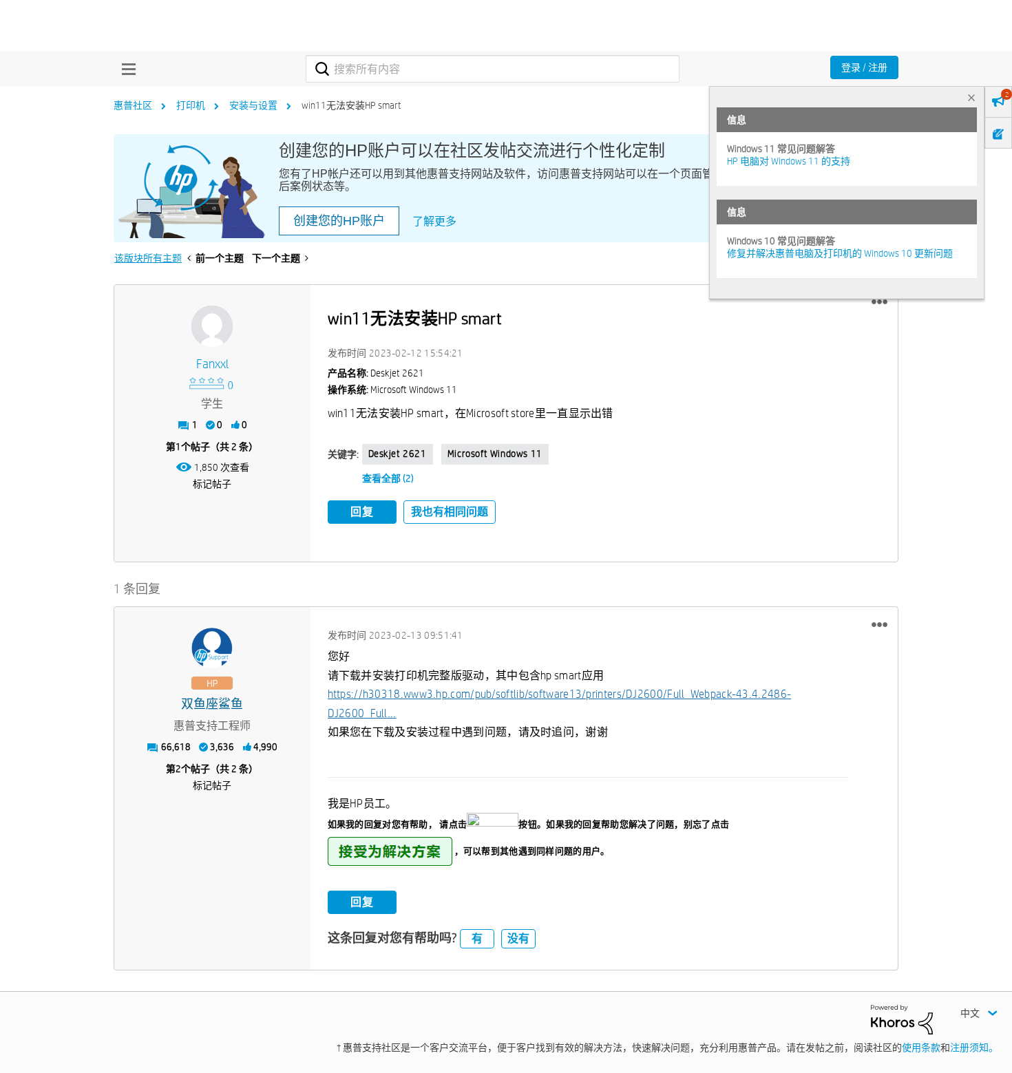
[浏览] (125, 69)
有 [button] (477, 938)
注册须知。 (974, 1047)
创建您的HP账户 (339, 221)
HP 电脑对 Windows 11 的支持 (788, 161)
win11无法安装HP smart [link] (351, 105)
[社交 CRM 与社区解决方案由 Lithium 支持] (902, 1018)
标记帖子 (212, 484)
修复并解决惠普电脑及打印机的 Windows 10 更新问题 (840, 253)
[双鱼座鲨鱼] (212, 648)
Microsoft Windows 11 (494, 453)
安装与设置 (253, 105)
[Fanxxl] (212, 326)
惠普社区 (133, 105)
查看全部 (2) (388, 478)
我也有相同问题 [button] (449, 511)
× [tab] (971, 97)
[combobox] (492, 69)
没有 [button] (518, 938)
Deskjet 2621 (397, 453)
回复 (362, 511)
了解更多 (434, 221)
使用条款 (921, 1047)
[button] (879, 302)
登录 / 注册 (864, 67)
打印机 (190, 105)
